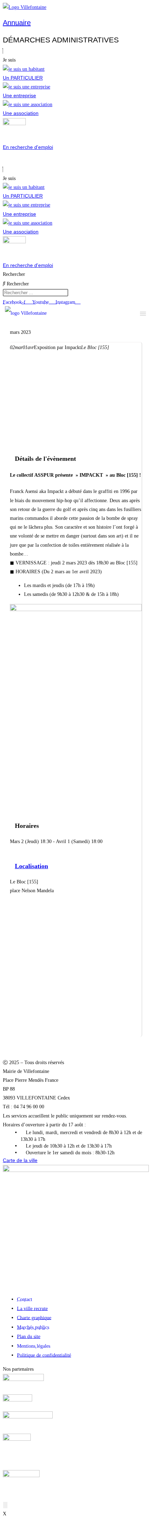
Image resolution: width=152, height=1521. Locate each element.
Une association (21, 113)
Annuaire (17, 23)
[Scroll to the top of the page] (5, 1496)
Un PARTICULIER (23, 78)
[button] (76, 51)
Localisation (31, 866)
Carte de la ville (20, 1160)
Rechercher (14, 274)
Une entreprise (19, 95)
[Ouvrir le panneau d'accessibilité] (5, 1505)
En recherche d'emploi (28, 147)
